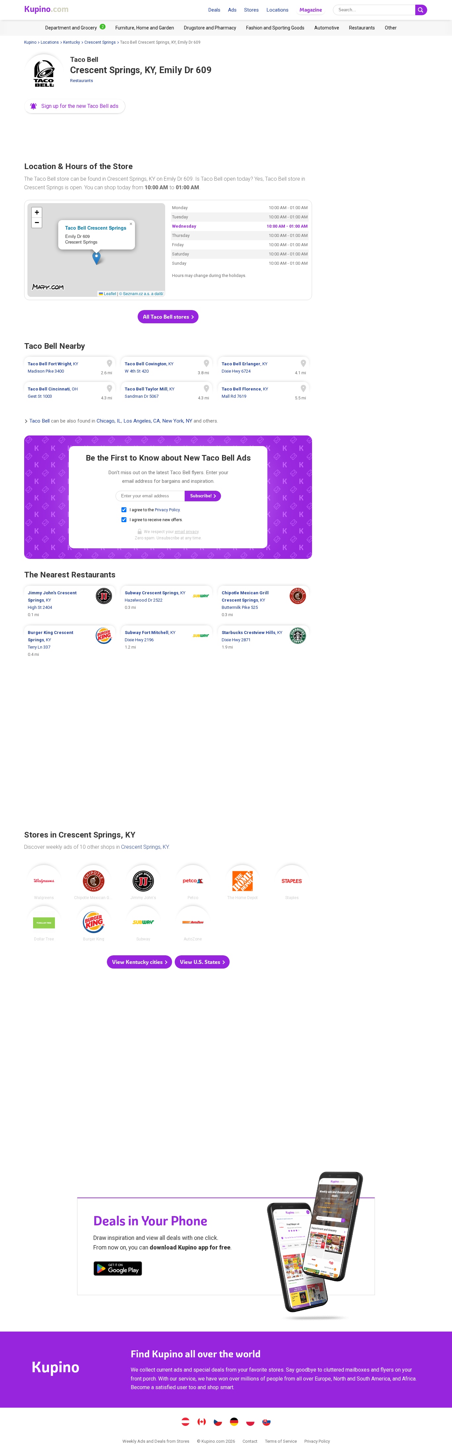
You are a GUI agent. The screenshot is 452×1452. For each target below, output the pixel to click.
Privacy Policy (167, 510)
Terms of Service (281, 1441)
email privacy (187, 531)
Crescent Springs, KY (144, 847)
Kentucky (71, 42)
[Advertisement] (168, 136)
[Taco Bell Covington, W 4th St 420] (166, 367)
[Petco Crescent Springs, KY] (192, 882)
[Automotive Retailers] (326, 28)
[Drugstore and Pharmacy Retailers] (210, 28)
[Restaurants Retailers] (362, 28)
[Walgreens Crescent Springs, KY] (44, 882)
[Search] (421, 10)
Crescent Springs (100, 42)
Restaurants (81, 80)
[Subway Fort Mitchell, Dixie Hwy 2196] (166, 643)
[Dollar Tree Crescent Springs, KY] (44, 923)
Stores (251, 10)
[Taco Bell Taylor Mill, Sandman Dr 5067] (166, 392)
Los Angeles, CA (141, 421)
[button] (74, 106)
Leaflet (109, 293)
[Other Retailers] (391, 28)
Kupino (30, 42)
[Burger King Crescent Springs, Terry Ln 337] (69, 643)
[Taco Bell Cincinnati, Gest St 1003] (69, 392)
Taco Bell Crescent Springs (95, 227)
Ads (232, 10)
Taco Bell (39, 421)
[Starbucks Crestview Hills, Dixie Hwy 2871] (263, 643)
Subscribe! (201, 496)
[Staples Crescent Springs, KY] (292, 882)
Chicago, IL (109, 421)
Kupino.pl (250, 1423)
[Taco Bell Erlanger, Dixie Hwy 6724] (263, 367)
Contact (250, 1441)
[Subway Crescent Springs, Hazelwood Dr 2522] (166, 604)
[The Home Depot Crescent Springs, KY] (242, 882)
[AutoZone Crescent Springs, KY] (192, 923)
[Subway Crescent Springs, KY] (143, 923)
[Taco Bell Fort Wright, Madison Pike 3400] (69, 367)
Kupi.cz (218, 1423)
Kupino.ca (202, 1423)
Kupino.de (234, 1423)
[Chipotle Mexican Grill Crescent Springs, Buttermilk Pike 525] (263, 604)
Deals (214, 10)
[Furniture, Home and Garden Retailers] (144, 28)
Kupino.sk (267, 1423)
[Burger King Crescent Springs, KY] (93, 923)
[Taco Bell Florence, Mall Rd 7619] (263, 392)
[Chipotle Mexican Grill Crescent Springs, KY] (93, 882)
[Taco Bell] (44, 74)
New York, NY (177, 421)
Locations (277, 10)
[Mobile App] (118, 1270)
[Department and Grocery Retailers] (75, 28)
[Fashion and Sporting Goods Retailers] (275, 28)
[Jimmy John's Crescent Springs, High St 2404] (69, 604)
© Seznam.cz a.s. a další (141, 293)
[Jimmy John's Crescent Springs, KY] (143, 882)
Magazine (310, 10)
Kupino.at (186, 1423)
